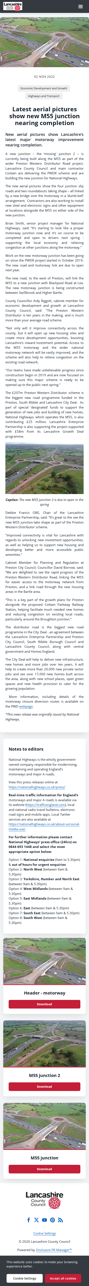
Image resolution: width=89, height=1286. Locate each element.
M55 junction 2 (44, 1075)
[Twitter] (36, 1220)
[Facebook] (28, 1220)
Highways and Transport (44, 96)
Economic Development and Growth (44, 88)
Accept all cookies (63, 1278)
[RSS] (60, 1220)
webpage (26, 706)
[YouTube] (44, 1220)
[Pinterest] (52, 1220)
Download (44, 1004)
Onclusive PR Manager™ (54, 1250)
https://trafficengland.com (45, 805)
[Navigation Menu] (80, 6)
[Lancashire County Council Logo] (44, 1200)
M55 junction (44, 1158)
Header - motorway (44, 993)
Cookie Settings (44, 1233)
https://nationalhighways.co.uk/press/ (37, 787)
